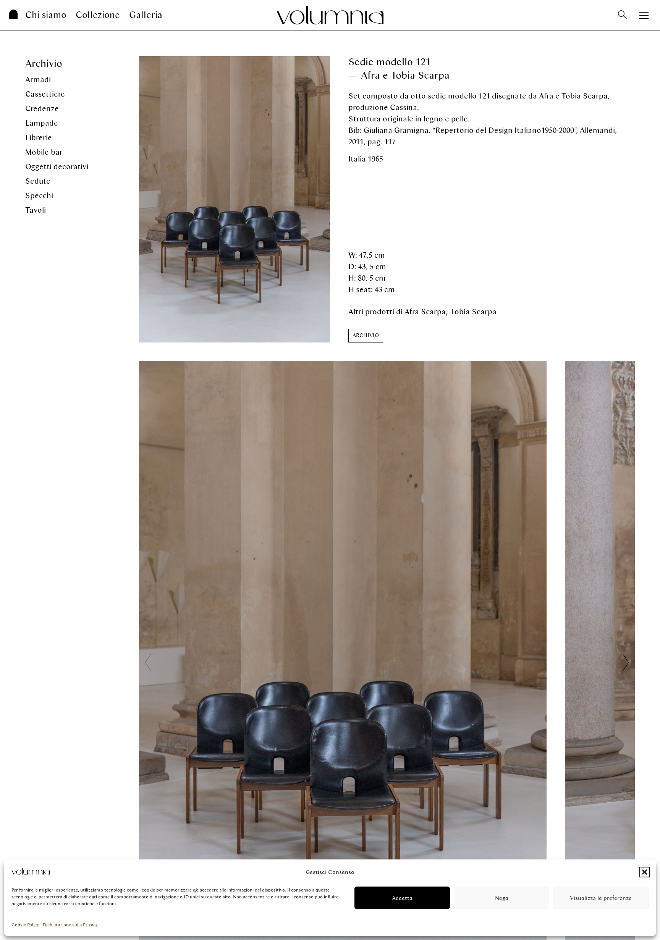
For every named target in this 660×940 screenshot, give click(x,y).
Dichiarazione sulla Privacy (70, 925)
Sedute (37, 181)
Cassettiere (45, 94)
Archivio (43, 63)
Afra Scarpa (425, 312)
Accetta (402, 898)
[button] (645, 872)
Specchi (39, 196)
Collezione (98, 15)
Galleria (145, 15)
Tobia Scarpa (473, 312)
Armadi (38, 79)
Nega (501, 898)
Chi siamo (45, 15)
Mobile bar (44, 152)
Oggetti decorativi (56, 167)
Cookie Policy (25, 925)
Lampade (41, 123)
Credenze (42, 108)
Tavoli (35, 210)
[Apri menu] (644, 15)
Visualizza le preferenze (601, 898)
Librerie (38, 137)
